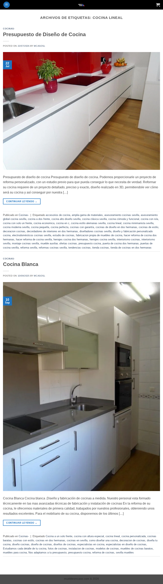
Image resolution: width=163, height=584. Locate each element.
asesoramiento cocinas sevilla (121, 215)
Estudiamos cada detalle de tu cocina (24, 548)
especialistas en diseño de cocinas (126, 544)
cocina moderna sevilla (16, 227)
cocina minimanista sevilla (138, 223)
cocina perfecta (59, 227)
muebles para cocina (15, 552)
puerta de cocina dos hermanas (121, 243)
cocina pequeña (40, 227)
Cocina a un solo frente (59, 536)
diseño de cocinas (41, 544)
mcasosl (39, 46)
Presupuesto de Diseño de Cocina (44, 34)
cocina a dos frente (39, 219)
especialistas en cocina (90, 544)
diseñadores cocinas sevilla (95, 231)
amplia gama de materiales (87, 215)
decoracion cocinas (14, 231)
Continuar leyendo (21, 201)
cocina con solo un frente (17, 223)
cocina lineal (114, 223)
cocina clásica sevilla (94, 219)
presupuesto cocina (90, 243)
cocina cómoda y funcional (123, 219)
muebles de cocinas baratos (136, 548)
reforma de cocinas (103, 552)
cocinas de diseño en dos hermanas (116, 227)
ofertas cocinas (68, 243)
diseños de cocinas (64, 544)
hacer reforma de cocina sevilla (34, 239)
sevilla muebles (125, 552)
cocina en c (62, 223)
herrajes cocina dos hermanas (70, 239)
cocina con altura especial (89, 536)
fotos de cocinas (57, 548)
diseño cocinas (20, 544)
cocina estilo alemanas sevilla (88, 223)
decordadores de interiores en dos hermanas (52, 231)
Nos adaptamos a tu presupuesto (47, 552)
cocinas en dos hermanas (50, 540)
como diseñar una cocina (103, 540)
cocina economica (44, 223)
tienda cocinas (100, 247)
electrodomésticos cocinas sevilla (31, 235)
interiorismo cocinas (128, 239)
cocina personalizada (133, 536)
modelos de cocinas (107, 548)
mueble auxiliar (49, 243)
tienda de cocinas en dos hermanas (131, 247)
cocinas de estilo (148, 227)
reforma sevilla (28, 247)
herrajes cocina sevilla (102, 239)
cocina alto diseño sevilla (66, 219)
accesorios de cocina (58, 215)
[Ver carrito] (158, 4)
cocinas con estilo (23, 540)
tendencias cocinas (79, 247)
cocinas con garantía (82, 227)
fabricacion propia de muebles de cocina (99, 235)
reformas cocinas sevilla (53, 247)
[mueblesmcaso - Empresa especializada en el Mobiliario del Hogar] (82, 5)
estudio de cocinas (63, 235)
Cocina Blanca (20, 264)
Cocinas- (9, 28)
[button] (6, 5)
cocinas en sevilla (77, 540)
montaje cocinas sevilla (25, 243)
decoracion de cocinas (132, 540)
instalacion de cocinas (81, 548)
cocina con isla (149, 219)
